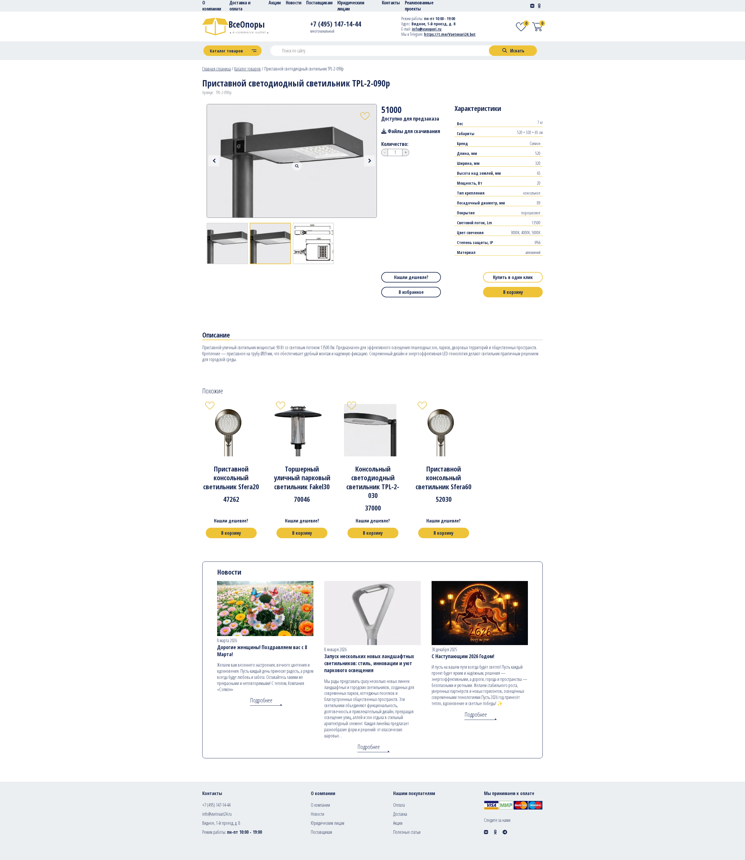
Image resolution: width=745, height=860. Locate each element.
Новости (317, 814)
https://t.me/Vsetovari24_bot (450, 34)
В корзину (513, 292)
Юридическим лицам (327, 823)
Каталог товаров (247, 69)
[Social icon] (486, 832)
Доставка (400, 814)
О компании (320, 805)
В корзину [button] (231, 533)
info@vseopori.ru (426, 29)
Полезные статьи (407, 832)
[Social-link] (532, 5)
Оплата (399, 805)
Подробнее (261, 700)
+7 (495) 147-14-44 (216, 805)
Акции (397, 823)
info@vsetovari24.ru (217, 814)
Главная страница (216, 69)
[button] (369, 160)
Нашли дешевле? (411, 277)
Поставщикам (321, 832)
